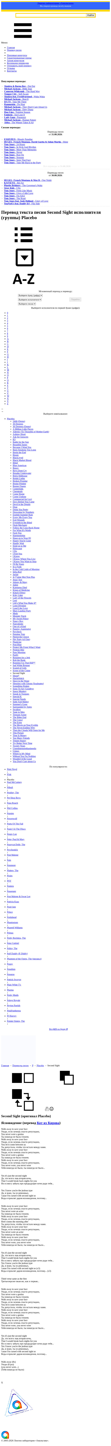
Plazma (10, 990)
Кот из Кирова (48, 1123)
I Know (16, 556)
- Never (13, 152)
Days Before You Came (23, 502)
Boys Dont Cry (20, 470)
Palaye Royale (13, 1000)
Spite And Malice (21, 701)
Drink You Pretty (20, 509)
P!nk (9, 774)
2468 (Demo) (19, 421)
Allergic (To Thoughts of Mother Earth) (31, 431)
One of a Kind (19, 626)
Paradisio (11, 969)
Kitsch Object (19, 592)
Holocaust (17, 548)
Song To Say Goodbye (23, 689)
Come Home (18, 494)
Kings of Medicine (21, 590)
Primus (10, 933)
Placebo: (11, 418)
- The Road (15, 198)
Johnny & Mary (20, 582)
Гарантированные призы (19, 58)
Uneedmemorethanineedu (24, 748)
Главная (11, 47)
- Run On (14, 155)
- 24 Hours (14, 144)
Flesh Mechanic (20, 525)
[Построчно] (66, 1088)
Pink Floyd (12, 769)
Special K (17, 696)
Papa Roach (12, 803)
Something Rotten (21, 686)
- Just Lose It (14, 115)
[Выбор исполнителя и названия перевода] (23, 244)
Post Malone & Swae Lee (18, 896)
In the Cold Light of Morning (26, 569)
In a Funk (17, 566)
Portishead (11, 917)
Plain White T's (14, 985)
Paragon (10, 974)
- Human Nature (20, 120)
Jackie (15, 574)
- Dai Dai (19, 86)
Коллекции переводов (18, 63)
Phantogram (12, 922)
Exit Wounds (19, 520)
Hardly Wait (18, 543)
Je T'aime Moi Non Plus (24, 577)
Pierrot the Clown (21, 637)
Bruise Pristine (19, 483)
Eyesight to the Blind (22, 522)
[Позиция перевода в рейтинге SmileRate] (51, 1110)
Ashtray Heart (19, 434)
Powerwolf (12, 818)
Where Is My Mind (21, 753)
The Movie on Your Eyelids (25, 725)
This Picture (18, 733)
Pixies (9, 875)
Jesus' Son (17, 579)
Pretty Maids (12, 995)
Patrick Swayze (14, 979)
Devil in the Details (21, 504)
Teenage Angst (19, 714)
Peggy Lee (12, 834)
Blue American (19, 465)
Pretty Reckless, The (16, 938)
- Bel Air (14, 183)
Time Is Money (20, 735)
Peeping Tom (19, 634)
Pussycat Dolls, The (16, 844)
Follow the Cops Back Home (26, 528)
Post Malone (12, 855)
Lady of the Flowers (22, 598)
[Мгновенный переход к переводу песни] (23, 266)
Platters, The (12, 870)
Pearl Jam (11, 907)
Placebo (40, 1065)
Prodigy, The (13, 792)
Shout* (16, 676)
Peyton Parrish (13, 1005)
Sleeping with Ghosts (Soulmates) (28, 683)
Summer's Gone (20, 704)
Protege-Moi (18, 650)
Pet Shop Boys (14, 798)
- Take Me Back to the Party (22, 162)
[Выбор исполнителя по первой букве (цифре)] (23, 288)
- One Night (27, 180)
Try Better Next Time (22, 743)
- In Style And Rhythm (20, 147)
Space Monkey (19, 691)
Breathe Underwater (22, 473)
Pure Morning (19, 652)
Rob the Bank (19, 660)
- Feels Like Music (18, 190)
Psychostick (12, 850)
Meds (15, 613)
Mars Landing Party (22, 611)
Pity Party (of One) (21, 639)
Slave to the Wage (21, 681)
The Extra (17, 722)
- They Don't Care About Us (25, 107)
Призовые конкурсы (17, 55)
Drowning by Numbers (23, 512)
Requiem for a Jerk (21, 657)
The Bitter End (19, 717)
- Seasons (14, 157)
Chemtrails (18, 491)
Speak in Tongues (21, 694)
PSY (9, 881)
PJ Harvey (11, 1016)
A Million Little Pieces (23, 429)
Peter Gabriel (13, 943)
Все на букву (58, 1029)
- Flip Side (22, 203)
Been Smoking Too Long (24, 450)
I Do (15, 551)
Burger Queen (19, 486)
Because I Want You (22, 447)
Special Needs (19, 699)
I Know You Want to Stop (24, 561)
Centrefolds (18, 489)
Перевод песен (14, 50)
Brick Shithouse (20, 476)
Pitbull (10, 787)
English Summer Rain (23, 515)
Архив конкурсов (15, 60)
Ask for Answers (20, 437)
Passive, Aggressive (22, 629)
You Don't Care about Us (24, 761)
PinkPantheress (14, 1010)
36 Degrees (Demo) (22, 426)
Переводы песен (20, 1065)
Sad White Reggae (21, 665)
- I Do (12, 188)
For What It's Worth (22, 530)
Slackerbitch (18, 678)
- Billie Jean (18, 89)
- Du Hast (14, 104)
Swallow (17, 709)
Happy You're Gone (22, 541)
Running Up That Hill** (24, 663)
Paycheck (17, 631)
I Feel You (17, 553)
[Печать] (47, 1110)
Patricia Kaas (13, 901)
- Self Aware (16, 94)
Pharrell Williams (15, 927)
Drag (15, 507)
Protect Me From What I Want (26, 647)
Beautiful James (20, 444)
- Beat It (16, 99)
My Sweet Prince (20, 618)
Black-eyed (18, 457)
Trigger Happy (19, 740)
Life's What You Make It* (24, 603)
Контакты (12, 71)
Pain (9, 860)
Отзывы (11, 68)
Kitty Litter (18, 595)
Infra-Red (17, 572)
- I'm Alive (14, 196)
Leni (15, 600)
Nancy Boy (18, 621)
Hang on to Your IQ (22, 538)
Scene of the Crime (21, 670)
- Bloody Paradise (18, 139)
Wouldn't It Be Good (22, 759)
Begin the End (19, 452)
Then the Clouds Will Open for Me (29, 730)
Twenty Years (19, 746)
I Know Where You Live (24, 559)
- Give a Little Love (18, 193)
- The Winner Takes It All (19, 122)
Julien (15, 585)
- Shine (36, 142)
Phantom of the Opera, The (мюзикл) (24, 959)
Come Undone (19, 496)
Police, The (12, 948)
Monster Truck (19, 616)
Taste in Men (19, 712)
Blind (15, 463)
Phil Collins (12, 808)
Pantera (10, 886)
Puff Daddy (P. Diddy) (17, 953)
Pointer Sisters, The (16, 1021)
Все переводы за (57, 166)
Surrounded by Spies (22, 707)
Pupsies (10, 813)
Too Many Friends (21, 738)
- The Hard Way (22, 91)
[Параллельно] (23, 1088)
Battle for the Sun (21, 442)
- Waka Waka (24, 96)
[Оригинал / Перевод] (23, 1110)
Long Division (19, 605)
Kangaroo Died (20, 587)
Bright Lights (19, 478)
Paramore (11, 865)
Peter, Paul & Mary (15, 839)
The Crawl (18, 720)
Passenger (11, 891)
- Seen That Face (17, 160)
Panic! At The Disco (16, 829)
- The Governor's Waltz (23, 185)
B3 (14, 439)
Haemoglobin (19, 535)
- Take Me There (15, 102)
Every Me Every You (22, 517)
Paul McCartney (14, 782)
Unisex (16, 751)
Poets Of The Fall (15, 824)
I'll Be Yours (18, 564)
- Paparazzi (15, 117)
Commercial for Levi (22, 499)
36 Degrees (18, 424)
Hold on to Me (19, 546)
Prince (10, 912)
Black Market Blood (22, 460)
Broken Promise (20, 481)
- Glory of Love (26, 201)
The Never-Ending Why (24, 727)
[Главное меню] (23, 40)
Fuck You (17, 533)
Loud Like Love (20, 608)
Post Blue (17, 644)
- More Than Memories (20, 149)
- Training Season (17, 112)
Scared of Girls (19, 668)
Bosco (15, 468)
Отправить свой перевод (19, 65)
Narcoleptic (18, 624)
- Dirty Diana (18, 109)
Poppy (10, 964)
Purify (15, 655)
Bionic (16, 455)
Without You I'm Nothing (24, 756)
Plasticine (17, 642)
